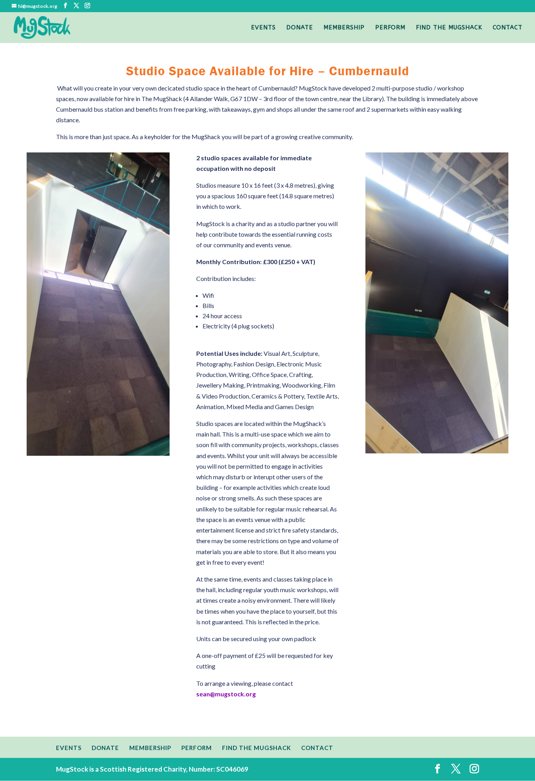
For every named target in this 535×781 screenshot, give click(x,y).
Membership (344, 28)
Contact (507, 28)
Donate (299, 28)
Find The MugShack (449, 28)
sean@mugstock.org (226, 694)
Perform (390, 28)
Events (263, 28)
